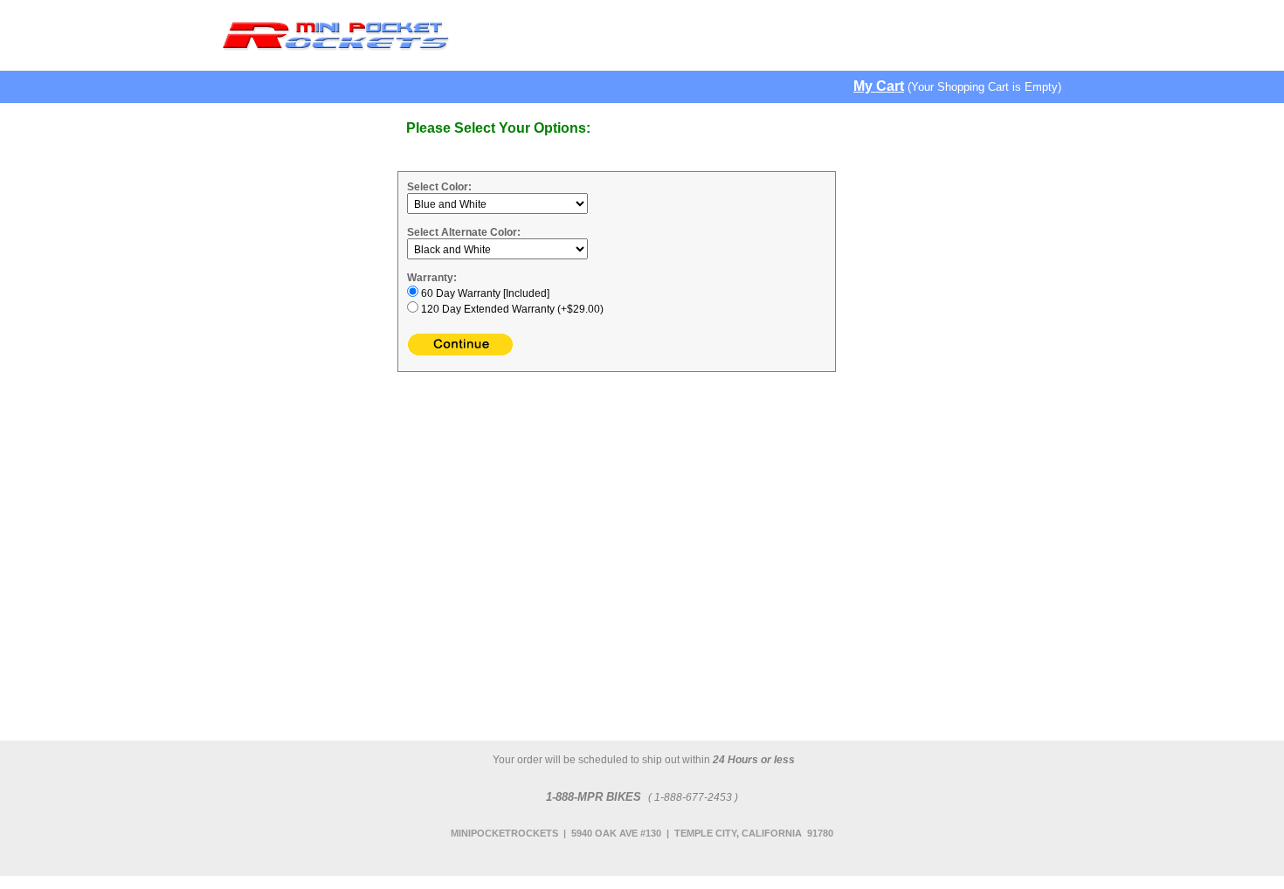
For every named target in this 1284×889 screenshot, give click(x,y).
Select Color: (439, 187)
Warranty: (432, 278)
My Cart (878, 86)
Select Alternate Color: (464, 232)
